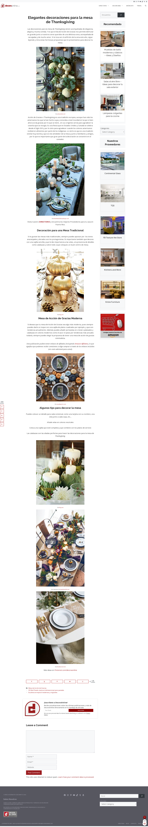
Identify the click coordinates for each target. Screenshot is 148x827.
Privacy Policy (142, 823)
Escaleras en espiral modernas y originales (42, 692)
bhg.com (61, 314)
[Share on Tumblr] (2, 424)
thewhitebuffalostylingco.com (61, 218)
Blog (127, 823)
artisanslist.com (61, 114)
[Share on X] (44, 681)
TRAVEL (139, 6)
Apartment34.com (64, 589)
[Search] (121, 15)
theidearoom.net (61, 667)
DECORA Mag (116, 6)
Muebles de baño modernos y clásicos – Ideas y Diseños (112, 52)
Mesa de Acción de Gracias (37, 688)
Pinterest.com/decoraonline (66, 670)
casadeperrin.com (61, 404)
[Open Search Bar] (145, 5)
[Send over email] (70, 681)
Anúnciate (129, 6)
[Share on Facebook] (32, 681)
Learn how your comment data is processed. (76, 777)
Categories (105, 128)
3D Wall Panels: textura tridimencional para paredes (46, 690)
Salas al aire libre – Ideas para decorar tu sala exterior (112, 84)
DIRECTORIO (103, 6)
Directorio (121, 823)
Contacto (133, 823)
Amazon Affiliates (81, 344)
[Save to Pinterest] (57, 681)
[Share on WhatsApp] (83, 681)
